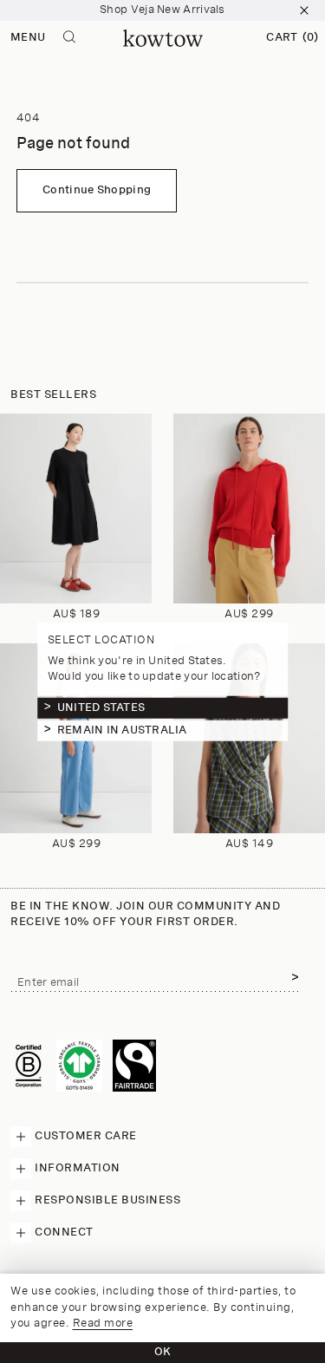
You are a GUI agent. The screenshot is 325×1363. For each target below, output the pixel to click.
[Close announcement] (304, 10)
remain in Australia (122, 729)
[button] (292, 38)
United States (101, 707)
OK (163, 1352)
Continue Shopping (96, 190)
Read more (103, 1323)
